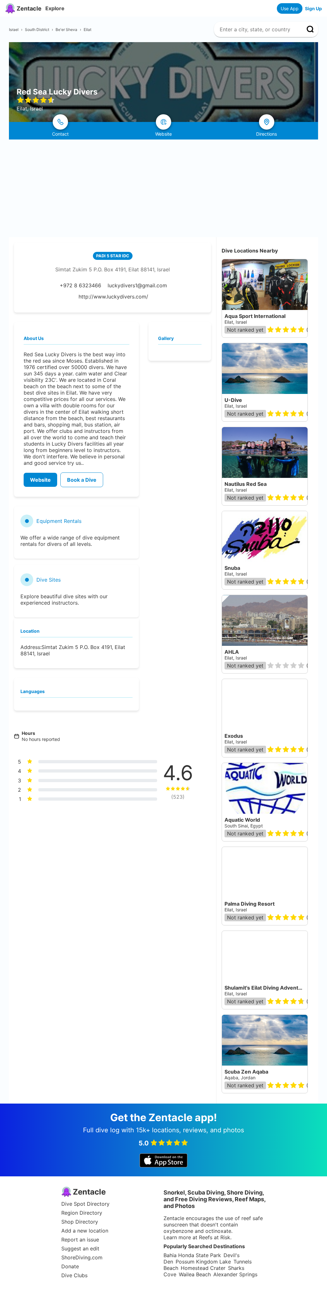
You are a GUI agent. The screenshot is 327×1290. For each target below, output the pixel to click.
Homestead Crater (203, 1268)
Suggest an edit (80, 1248)
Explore (55, 8)
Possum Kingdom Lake (203, 1261)
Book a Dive (81, 480)
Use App (290, 8)
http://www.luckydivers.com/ (113, 296)
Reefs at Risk (214, 1237)
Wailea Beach (195, 1274)
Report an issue (80, 1239)
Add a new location (84, 1230)
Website (40, 480)
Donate (70, 1266)
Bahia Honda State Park (192, 1255)
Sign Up (313, 8)
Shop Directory (79, 1221)
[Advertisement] (163, 187)
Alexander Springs (235, 1274)
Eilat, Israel (235, 322)
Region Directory (81, 1213)
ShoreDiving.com (82, 1257)
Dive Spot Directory (85, 1204)
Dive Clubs (74, 1275)
